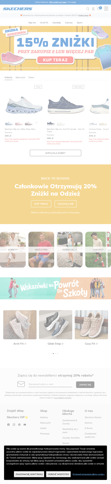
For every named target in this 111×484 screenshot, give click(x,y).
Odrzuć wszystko (58, 474)
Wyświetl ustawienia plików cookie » (88, 474)
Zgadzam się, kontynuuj (29, 474)
